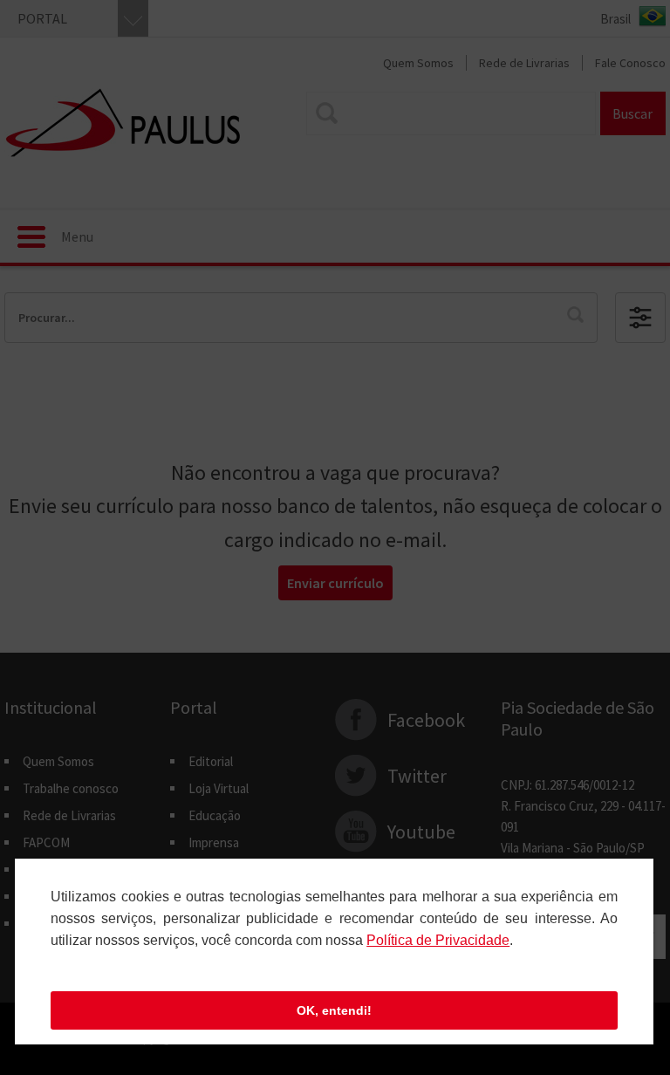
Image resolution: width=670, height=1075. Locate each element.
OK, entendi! (334, 1010)
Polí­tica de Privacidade (437, 940)
